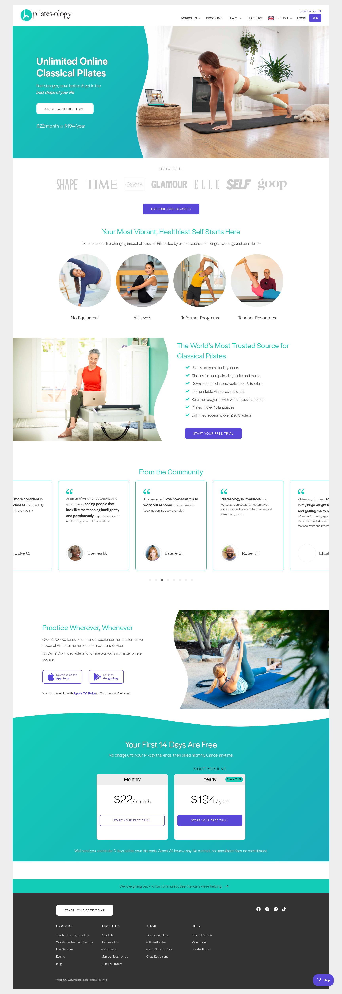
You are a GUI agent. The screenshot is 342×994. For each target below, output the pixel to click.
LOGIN (301, 18)
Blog (59, 963)
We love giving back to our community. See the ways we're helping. (171, 886)
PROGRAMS (214, 18)
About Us (107, 935)
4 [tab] (168, 580)
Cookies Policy (201, 949)
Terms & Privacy (111, 963)
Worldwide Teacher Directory (74, 942)
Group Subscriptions (159, 949)
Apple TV (80, 693)
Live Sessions (64, 949)
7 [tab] (186, 580)
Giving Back (108, 949)
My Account (199, 942)
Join (315, 17)
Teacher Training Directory (72, 935)
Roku (92, 693)
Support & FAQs (202, 935)
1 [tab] (150, 580)
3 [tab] (162, 580)
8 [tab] (192, 580)
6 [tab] (180, 580)
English (282, 18)
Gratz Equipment (157, 956)
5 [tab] (174, 580)
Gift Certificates (156, 942)
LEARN (233, 18)
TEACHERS (254, 18)
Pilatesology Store (157, 935)
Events (60, 956)
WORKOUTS (188, 18)
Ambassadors (110, 942)
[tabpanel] (67, 184)
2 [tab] (156, 580)
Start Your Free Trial (132, 820)
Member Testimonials (114, 956)
